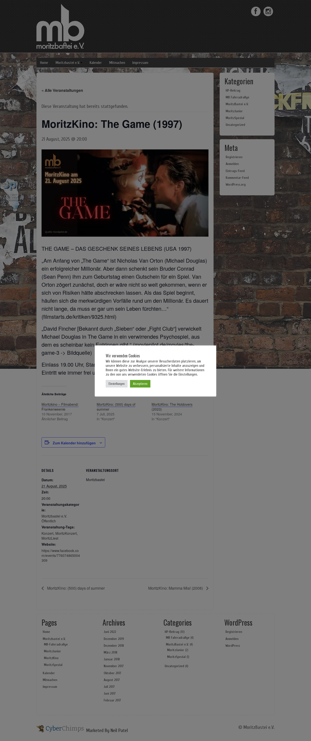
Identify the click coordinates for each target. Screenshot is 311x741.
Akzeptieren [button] (140, 384)
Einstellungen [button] (117, 384)
